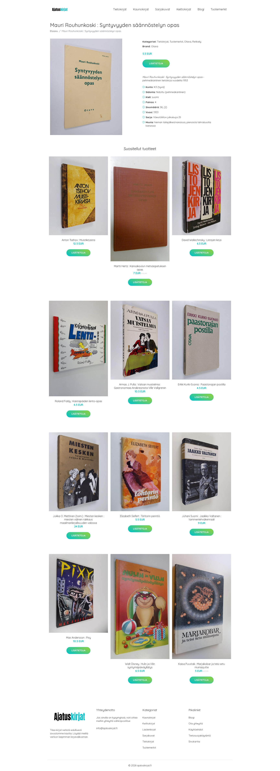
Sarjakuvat (162, 9)
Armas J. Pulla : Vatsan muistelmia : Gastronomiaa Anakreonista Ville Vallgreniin (140, 386)
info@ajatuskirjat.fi (106, 728)
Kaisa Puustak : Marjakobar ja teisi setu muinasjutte (201, 665)
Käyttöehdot (196, 729)
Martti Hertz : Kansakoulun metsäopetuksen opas (140, 268)
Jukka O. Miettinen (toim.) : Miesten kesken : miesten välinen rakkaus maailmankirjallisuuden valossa (78, 519)
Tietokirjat (120, 9)
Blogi (201, 9)
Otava (187, 41)
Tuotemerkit (219, 9)
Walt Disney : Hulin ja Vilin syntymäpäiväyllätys (140, 665)
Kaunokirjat (141, 9)
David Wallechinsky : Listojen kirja (201, 240)
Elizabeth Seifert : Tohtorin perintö (140, 516)
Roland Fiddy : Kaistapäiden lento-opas (78, 401)
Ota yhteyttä (196, 723)
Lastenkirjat (149, 729)
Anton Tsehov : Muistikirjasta (78, 240)
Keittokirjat (183, 9)
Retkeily (196, 41)
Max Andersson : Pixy (78, 637)
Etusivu (54, 31)
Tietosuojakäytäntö (200, 735)
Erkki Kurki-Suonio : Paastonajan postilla (201, 384)
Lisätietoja (156, 63)
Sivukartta (194, 741)
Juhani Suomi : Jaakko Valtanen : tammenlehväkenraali (201, 517)
